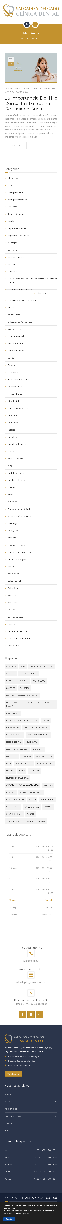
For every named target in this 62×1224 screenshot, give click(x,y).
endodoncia (14, 314)
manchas (12, 437)
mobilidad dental (16, 473)
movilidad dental (23, 764)
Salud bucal (47, 799)
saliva (11, 566)
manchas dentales (17, 444)
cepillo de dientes (17, 228)
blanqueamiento (16, 192)
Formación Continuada (19, 379)
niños (11, 494)
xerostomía (13, 645)
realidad (12, 538)
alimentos (13, 178)
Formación (13, 372)
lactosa (11, 430)
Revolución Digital (17, 559)
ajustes (26, 1213)
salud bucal (22, 92)
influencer (13, 422)
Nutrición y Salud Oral (19, 509)
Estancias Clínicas (17, 350)
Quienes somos (13, 1116)
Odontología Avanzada (19, 516)
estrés (11, 358)
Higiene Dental (15, 394)
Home (23, 38)
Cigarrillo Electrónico (18, 235)
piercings (12, 523)
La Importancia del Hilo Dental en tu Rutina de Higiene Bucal (31, 103)
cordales (12, 250)
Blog (8, 1130)
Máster (11, 451)
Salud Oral (13, 588)
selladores (13, 602)
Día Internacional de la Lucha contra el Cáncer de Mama (32, 280)
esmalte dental (15, 343)
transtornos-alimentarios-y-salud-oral (26, 821)
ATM (10, 185)
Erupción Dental (16, 336)
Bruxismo (12, 207)
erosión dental (15, 329)
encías (11, 307)
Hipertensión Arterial (18, 408)
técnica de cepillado (18, 631)
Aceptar (9, 1219)
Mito (10, 466)
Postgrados (14, 530)
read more (15, 146)
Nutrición (12, 502)
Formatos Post (15, 386)
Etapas (11, 365)
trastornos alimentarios (20, 638)
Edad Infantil (12, 713)
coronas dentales (16, 257)
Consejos (12, 243)
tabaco (11, 624)
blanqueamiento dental (19, 199)
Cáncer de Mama (16, 214)
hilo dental (34, 88)
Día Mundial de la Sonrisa (20, 289)
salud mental (14, 581)
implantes (13, 415)
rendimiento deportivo (19, 552)
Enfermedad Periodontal (20, 322)
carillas (11, 221)
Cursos (11, 264)
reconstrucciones (16, 545)
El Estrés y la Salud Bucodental (23, 300)
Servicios (10, 1102)
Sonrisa (11, 609)
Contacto (13, 1074)
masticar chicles (16, 458)
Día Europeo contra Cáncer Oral (22, 695)
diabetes (41, 293)
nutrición (34, 771)
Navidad (12, 487)
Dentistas (12, 271)
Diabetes (24, 688)
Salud (32, 799)
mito (8, 764)
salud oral (13, 595)
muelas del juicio (16, 480)
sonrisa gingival (16, 617)
